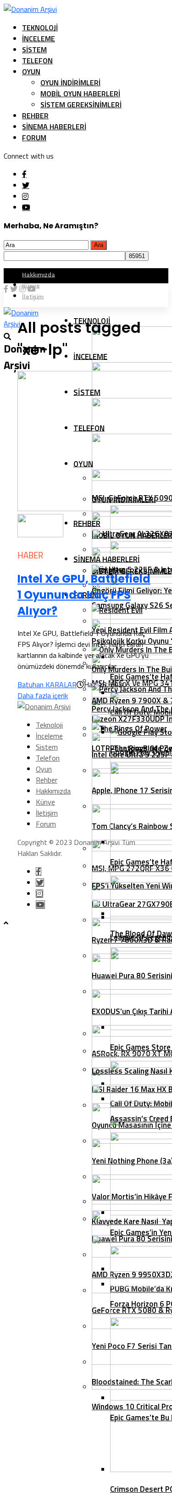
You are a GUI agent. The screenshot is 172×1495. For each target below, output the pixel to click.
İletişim (47, 812)
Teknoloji (40, 27)
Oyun (31, 71)
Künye (45, 801)
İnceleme (38, 38)
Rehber (35, 115)
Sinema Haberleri (54, 126)
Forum (34, 137)
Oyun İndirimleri (70, 82)
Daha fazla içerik (42, 695)
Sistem (34, 49)
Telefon (37, 60)
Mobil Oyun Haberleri (80, 93)
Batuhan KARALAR (47, 684)
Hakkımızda (38, 274)
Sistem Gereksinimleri (81, 104)
